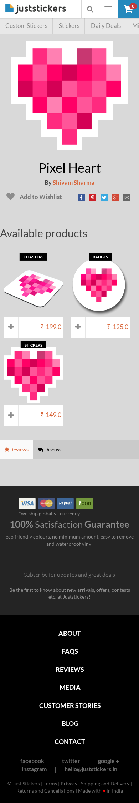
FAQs (70, 651)
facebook (32, 760)
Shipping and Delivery (105, 783)
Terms (50, 783)
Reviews (70, 669)
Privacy (69, 783)
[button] (128, 9)
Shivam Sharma (73, 182)
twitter (71, 760)
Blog (70, 723)
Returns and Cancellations (45, 791)
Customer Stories (70, 705)
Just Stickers (35, 9)
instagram (34, 768)
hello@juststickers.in (91, 768)
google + (108, 760)
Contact (70, 741)
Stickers (69, 25)
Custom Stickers (26, 25)
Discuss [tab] (52, 449)
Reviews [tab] (19, 449)
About (69, 633)
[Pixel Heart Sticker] (69, 150)
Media (70, 687)
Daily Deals (106, 25)
